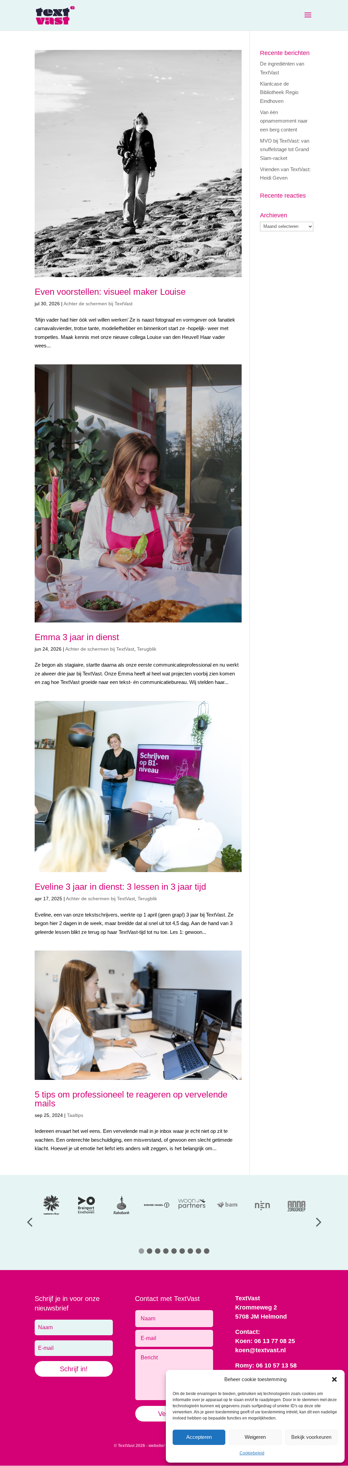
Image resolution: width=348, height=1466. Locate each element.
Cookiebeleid (252, 1453)
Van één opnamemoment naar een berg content (284, 120)
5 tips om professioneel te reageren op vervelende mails (131, 1098)
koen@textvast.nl (260, 1350)
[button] (334, 1379)
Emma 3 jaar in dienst (77, 637)
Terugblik (146, 649)
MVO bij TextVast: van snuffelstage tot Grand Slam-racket (284, 149)
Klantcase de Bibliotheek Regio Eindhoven (279, 92)
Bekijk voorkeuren (311, 1437)
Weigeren (255, 1437)
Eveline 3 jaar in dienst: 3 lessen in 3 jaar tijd (120, 887)
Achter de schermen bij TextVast (98, 303)
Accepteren (199, 1437)
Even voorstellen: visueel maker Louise (110, 292)
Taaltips (75, 1115)
